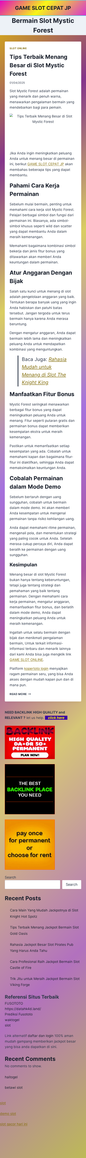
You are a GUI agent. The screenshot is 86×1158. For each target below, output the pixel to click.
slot (8, 1025)
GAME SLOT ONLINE (26, 660)
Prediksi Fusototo (19, 1014)
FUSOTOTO (14, 1003)
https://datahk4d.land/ (23, 1009)
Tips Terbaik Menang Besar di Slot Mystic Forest (38, 65)
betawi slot (14, 1088)
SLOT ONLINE (18, 48)
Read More (20, 694)
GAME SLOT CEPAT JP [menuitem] (45, 164)
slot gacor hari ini (13, 1124)
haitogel (11, 1077)
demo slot (8, 1114)
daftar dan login (40, 1036)
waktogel (12, 1020)
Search (10, 877)
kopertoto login (36, 669)
